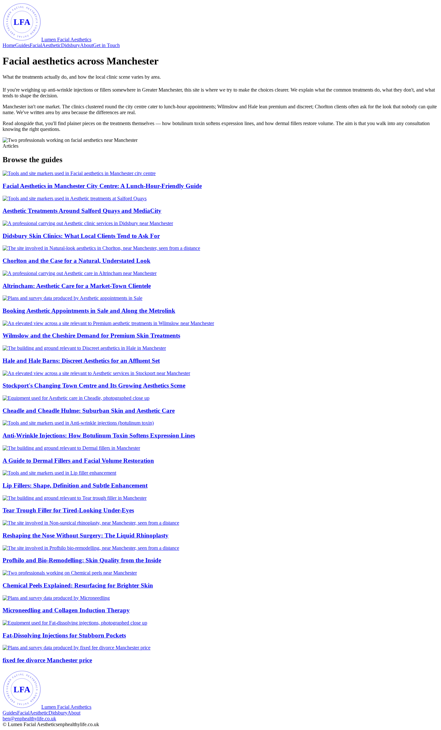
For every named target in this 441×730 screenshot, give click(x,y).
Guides (22, 45)
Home (9, 45)
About (86, 45)
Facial (36, 45)
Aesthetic (51, 45)
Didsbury (70, 45)
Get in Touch (106, 45)
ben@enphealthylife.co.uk (29, 718)
